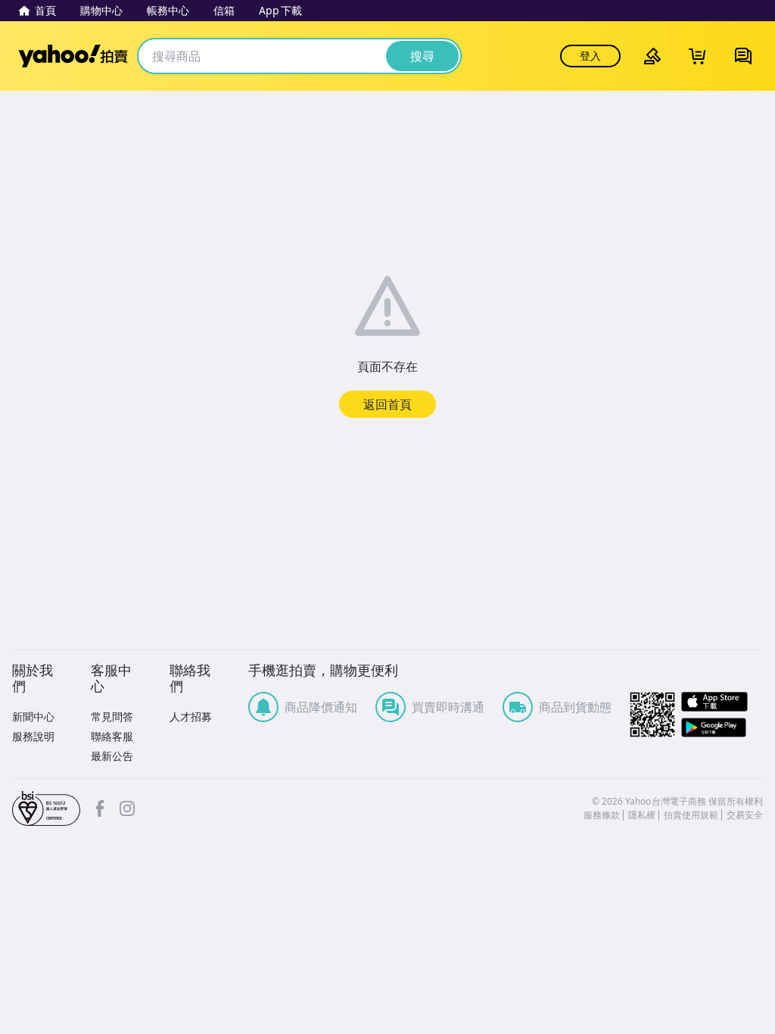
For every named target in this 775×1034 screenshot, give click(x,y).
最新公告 (112, 756)
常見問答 (112, 716)
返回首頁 (387, 404)
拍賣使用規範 (691, 815)
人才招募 (191, 716)
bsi (46, 808)
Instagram (127, 808)
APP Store (722, 702)
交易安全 (745, 815)
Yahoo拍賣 (73, 56)
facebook (100, 808)
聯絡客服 (112, 736)
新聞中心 (33, 716)
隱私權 (641, 815)
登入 (590, 55)
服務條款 (602, 815)
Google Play (722, 727)
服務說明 (33, 736)
